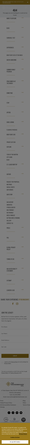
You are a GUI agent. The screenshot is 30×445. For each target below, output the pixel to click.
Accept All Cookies (15, 442)
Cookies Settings (15, 437)
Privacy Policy (23, 434)
